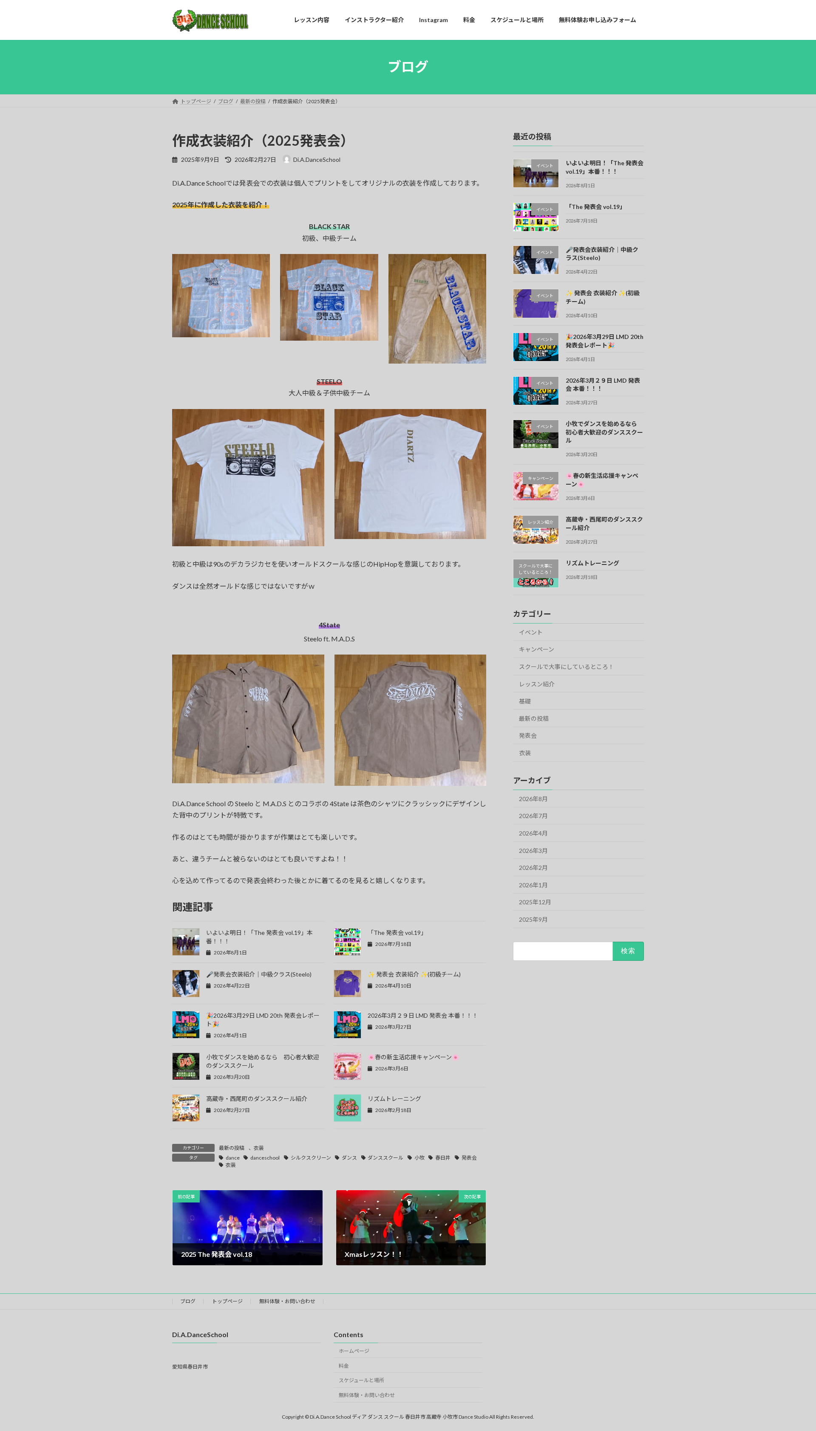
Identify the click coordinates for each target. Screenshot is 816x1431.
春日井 (442, 1157)
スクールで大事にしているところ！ (566, 666)
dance (233, 1157)
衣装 (259, 1148)
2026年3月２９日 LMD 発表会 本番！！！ (423, 1015)
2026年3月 (533, 850)
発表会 (469, 1157)
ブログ (188, 1301)
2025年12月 (535, 902)
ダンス (349, 1157)
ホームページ (354, 1350)
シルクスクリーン (311, 1157)
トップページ (227, 1301)
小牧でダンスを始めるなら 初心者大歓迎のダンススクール (604, 432)
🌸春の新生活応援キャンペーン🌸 (413, 1057)
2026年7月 (533, 815)
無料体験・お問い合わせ (287, 1301)
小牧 (419, 1157)
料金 (344, 1365)
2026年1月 (533, 884)
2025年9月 (533, 919)
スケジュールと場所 (361, 1380)
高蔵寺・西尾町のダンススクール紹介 (256, 1098)
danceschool (265, 1157)
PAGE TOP (790, 1380)
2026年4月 (533, 833)
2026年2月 (533, 867)
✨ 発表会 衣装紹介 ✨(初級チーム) (414, 974)
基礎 (525, 701)
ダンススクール (385, 1157)
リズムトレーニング (394, 1098)
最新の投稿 (231, 1148)
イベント (531, 631)
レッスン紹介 (537, 683)
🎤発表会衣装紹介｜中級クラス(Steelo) (259, 974)
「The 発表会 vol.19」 (397, 932)
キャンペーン (536, 649)
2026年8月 (533, 798)
